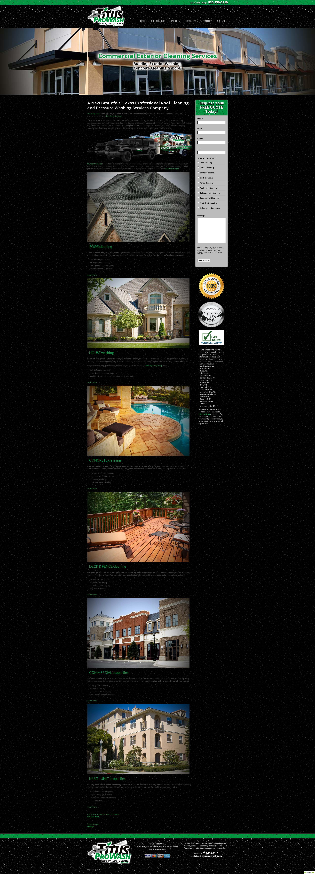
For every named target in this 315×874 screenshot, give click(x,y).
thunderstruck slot (94, 164)
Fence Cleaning (206, 183)
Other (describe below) (210, 208)
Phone (200, 138)
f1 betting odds (93, 113)
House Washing (207, 168)
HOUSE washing (101, 353)
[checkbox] (198, 162)
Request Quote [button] (93, 825)
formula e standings (114, 116)
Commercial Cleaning (209, 198)
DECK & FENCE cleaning (107, 566)
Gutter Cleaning (207, 173)
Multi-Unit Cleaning (208, 203)
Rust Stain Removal (208, 188)
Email (199, 128)
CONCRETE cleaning (105, 460)
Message (201, 215)
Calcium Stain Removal (210, 193)
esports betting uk (172, 169)
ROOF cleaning (100, 246)
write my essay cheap (153, 365)
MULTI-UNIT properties (107, 778)
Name (200, 118)
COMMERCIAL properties (108, 672)
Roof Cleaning (206, 163)
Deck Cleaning (206, 178)
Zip (198, 148)
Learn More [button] (92, 275)
